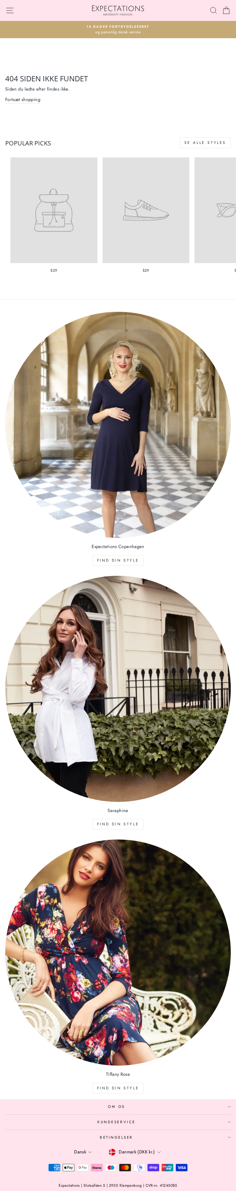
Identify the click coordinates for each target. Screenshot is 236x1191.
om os (116, 1106)
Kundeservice (116, 1121)
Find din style (118, 560)
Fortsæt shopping (22, 99)
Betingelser (116, 1137)
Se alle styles (205, 142)
